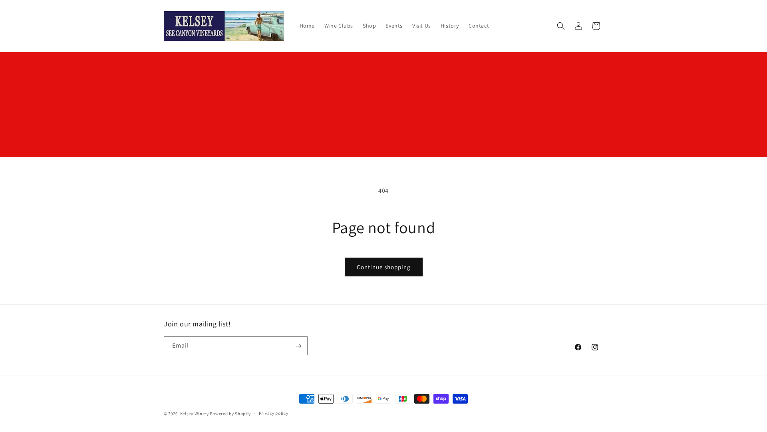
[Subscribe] (298, 346)
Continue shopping (384, 267)
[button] (561, 26)
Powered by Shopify (230, 413)
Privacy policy (273, 413)
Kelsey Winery (194, 413)
